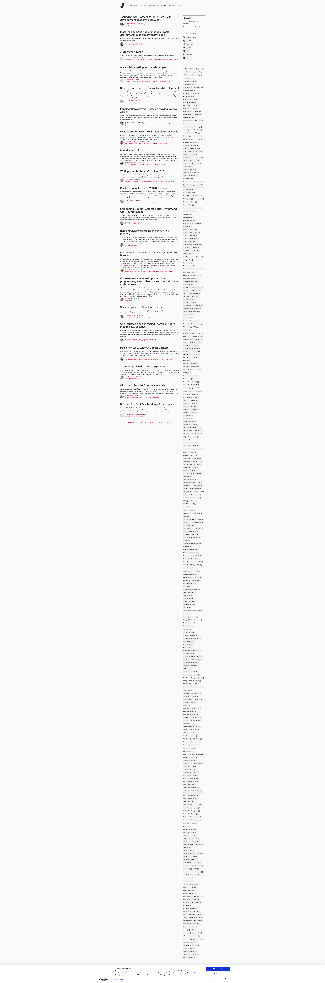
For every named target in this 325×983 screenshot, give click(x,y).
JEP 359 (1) (195, 446)
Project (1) (186, 659)
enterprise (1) (187, 924)
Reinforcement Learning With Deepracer (144, 188)
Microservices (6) (188, 528)
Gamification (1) (188, 379)
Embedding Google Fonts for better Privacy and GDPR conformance (148, 210)
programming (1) (198, 939)
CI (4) (190, 160)
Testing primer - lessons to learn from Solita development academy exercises (145, 18)
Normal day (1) (195, 559)
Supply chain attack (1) (190, 832)
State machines (129, 102)
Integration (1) (187, 430)
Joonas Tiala (130, 100)
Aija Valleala (137, 414)
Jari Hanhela (130, 179)
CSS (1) (192, 163)
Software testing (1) (189, 805)
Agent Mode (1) (187, 99)
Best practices (136, 81)
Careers (180, 6)
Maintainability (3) (197, 513)
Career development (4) (190, 169)
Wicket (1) (186, 902)
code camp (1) (198, 920)
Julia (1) (185, 464)
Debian (166, 359)
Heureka (164, 164)
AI (125, 164)
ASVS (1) (192, 75)
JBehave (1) (186, 446)
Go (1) (197, 388)
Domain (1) (186, 324)
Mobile (141, 44)
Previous (132, 422)
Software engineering (153, 59)
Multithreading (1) (188, 549)
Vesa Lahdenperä (131, 269)
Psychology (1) (187, 675)
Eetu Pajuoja (137, 339)
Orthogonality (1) (188, 586)
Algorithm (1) (187, 105)
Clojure (127, 245)
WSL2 (161, 359)
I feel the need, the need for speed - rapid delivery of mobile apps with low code (145, 33)
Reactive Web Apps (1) (190, 702)
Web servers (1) (187, 896)
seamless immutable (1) (190, 951)
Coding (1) (186, 202)
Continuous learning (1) (190, 241)
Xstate (143, 102)
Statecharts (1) (187, 820)
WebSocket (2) (196, 899)
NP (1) (197, 549)
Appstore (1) (198, 111)
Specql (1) (197, 808)
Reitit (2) (185, 720)
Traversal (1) (198, 862)
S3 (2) (197, 730)
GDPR (134, 224)
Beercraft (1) (187, 136)
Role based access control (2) (192, 726)
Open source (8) (188, 577)
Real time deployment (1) (190, 714)
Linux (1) (195, 492)
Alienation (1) (196, 105)
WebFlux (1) (186, 899)
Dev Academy (163, 143)
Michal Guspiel (130, 43)
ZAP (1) (185, 917)
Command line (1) (188, 205)
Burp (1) (185, 154)
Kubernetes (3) (194, 470)
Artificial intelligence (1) (190, 117)
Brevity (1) (186, 145)
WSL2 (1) (194, 887)
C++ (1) (185, 160)
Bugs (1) (185, 148)
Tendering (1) (199, 844)
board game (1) (187, 920)
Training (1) (193, 859)
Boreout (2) (199, 139)
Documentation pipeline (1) (191, 321)
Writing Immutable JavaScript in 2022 (142, 171)
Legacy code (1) (197, 485)
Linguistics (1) (187, 492)
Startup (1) (194, 814)
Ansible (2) (195, 108)
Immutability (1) (188, 415)
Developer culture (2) (189, 299)
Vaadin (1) (186, 875)
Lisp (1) (202, 492)
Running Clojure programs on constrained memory (144, 232)
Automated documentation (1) (192, 124)
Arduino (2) (197, 114)
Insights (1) (194, 424)
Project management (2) (190, 662)
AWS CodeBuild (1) (188, 78)
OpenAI (147, 397)
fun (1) (185, 927)
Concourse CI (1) (188, 223)
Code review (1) (199, 199)
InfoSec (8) (186, 424)
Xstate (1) (200, 914)
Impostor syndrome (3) (190, 421)
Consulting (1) (187, 226)
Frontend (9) (196, 357)
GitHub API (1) (195, 385)
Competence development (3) (192, 208)
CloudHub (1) (187, 196)
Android (131, 143)
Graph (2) (195, 394)
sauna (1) (192, 948)
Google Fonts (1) (188, 391)
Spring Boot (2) (195, 811)
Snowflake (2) (187, 772)
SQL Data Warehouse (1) (190, 736)
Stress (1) (195, 823)
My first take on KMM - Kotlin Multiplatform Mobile (149, 131)
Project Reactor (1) (196, 659)
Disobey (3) (197, 308)
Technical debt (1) (188, 844)
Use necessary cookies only (218, 979)
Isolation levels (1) (193, 437)
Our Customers (133, 6)
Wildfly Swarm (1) (196, 902)
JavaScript (149, 102)
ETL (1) (201, 333)
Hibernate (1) (195, 409)
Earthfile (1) (186, 336)
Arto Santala (130, 200)
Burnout (171, 271)
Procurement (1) (196, 638)
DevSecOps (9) (196, 290)
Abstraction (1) (187, 87)
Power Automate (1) (189, 623)
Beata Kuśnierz (130, 79)
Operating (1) (196, 580)
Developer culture (134, 378)
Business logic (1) (188, 157)
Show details (119, 979)
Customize (217, 974)
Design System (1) (188, 284)
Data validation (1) (188, 269)
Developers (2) (187, 305)
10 (154, 422)
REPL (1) (191, 681)
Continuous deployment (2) (191, 232)
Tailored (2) (186, 841)
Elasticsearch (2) (188, 339)
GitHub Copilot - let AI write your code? (143, 385)
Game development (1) (190, 376)
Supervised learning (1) (190, 829)
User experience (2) (197, 872)
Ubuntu (171, 359)
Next (168, 422)
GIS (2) (192, 369)
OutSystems (135, 44)
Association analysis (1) (190, 121)
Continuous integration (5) (191, 238)
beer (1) (201, 917)
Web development (146, 81)
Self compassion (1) (198, 754)
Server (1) (194, 757)
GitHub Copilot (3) (188, 388)
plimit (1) (185, 936)
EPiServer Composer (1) (190, 333)
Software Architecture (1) (190, 775)
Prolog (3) (186, 665)
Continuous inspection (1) (190, 235)
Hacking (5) (194, 403)
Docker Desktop (148, 359)
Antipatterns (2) (188, 111)
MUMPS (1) (186, 504)
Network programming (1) (191, 553)
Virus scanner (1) (188, 878)
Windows (155, 359)
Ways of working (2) (189, 890)
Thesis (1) (186, 859)
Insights (163, 6)
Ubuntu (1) (186, 872)
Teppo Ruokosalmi (131, 358)
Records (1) (186, 717)
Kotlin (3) (185, 470)
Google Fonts (128, 224)
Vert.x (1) (193, 875)
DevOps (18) (199, 287)
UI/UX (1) (196, 869)
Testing (127, 25)
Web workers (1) (199, 896)
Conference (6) (199, 223)
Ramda (172, 181)
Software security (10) (189, 801)
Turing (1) (201, 866)
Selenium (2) (187, 754)
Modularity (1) (195, 534)
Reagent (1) (186, 705)
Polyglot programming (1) (191, 617)
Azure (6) (186, 130)
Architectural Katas (131, 51)
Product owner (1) (188, 641)
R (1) (202, 678)
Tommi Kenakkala (131, 58)
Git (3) (197, 382)
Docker (140, 359)
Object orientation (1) (189, 568)
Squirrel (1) (186, 814)
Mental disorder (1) (197, 522)
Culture (145, 124)
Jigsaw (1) (194, 461)
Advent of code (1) (188, 96)
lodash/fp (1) (187, 933)
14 (163, 422)
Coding (144, 25)
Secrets (151, 341)
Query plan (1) (195, 678)
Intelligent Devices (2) (189, 434)
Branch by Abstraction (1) (191, 142)
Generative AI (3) (188, 382)
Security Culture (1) (189, 748)
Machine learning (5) (189, 510)
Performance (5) (188, 598)
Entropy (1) (195, 345)
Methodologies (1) (188, 525)
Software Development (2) (191, 778)
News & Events (154, 6)
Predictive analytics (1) (190, 635)
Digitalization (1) (188, 308)
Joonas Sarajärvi (131, 244)
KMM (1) (199, 464)
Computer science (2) (189, 220)
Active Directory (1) (189, 90)
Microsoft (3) (199, 528)
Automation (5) (187, 127)
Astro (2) (201, 121)
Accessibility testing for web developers (143, 67)
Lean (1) (200, 482)
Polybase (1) (187, 614)
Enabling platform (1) (196, 342)
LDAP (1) (185, 473)
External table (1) (196, 351)
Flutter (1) (196, 354)
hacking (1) (186, 930)
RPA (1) (191, 684)
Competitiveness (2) (189, 211)
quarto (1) (194, 942)
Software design (142, 59)
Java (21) (200, 449)
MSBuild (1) (192, 501)
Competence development (158, 202)
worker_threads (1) (189, 957)
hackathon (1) (193, 927)
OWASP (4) (199, 565)
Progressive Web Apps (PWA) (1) (193, 656)
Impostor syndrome (153, 124)
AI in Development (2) (189, 72)
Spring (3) (186, 811)
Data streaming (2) (188, 266)
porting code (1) (195, 936)
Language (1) (187, 476)
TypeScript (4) (187, 869)
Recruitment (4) (196, 717)
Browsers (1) (194, 145)
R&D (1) (185, 681)
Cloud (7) (199, 182)
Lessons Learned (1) (195, 488)
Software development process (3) (192, 791)
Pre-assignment (138, 416)
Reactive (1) (198, 699)
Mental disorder (152, 271)
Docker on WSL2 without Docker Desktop (144, 347)
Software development (166, 59)
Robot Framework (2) (196, 720)
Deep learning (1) (196, 275)
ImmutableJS (147, 181)
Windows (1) (187, 905)
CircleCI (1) (195, 172)
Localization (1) (187, 495)
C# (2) (201, 157)
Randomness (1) (188, 690)
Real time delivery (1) (189, 711)
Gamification (149, 164)
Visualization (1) (187, 881)
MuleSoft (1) (186, 540)
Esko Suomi (129, 222)
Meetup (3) (186, 522)
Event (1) (197, 348)
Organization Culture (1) (190, 583)
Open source (157, 164)
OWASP (141, 341)
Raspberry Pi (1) (188, 693)
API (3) (200, 72)
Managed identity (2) (189, 519)
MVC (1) (193, 504)
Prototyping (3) (187, 668)
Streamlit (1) (186, 823)
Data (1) (191, 254)
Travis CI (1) (186, 866)
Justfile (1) (192, 464)
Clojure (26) (194, 175)
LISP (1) (192, 473)
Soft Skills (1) (196, 772)
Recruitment (146, 416)
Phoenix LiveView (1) (189, 604)
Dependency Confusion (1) (191, 278)
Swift (156, 143)
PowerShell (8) (187, 629)
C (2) (196, 157)
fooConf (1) (196, 924)
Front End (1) (187, 357)
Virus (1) (200, 875)
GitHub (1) (186, 385)
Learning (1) (186, 485)
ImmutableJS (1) (188, 418)
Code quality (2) (188, 199)
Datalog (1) (186, 272)
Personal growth (164, 124)
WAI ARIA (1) (187, 887)
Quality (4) (186, 678)
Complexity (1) (187, 214)
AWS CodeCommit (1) (189, 81)
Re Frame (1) (198, 693)
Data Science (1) (188, 257)
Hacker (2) (186, 403)
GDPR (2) (186, 369)
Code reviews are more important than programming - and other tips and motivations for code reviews (149, 281)
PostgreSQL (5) (187, 620)
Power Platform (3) (189, 626)
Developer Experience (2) (190, 296)
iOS (153, 143)
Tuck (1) (194, 866)
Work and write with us (191, 27)
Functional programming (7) (191, 366)
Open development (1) (190, 574)
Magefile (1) (186, 513)
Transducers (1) (188, 862)
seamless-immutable (158, 181)
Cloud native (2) (188, 189)
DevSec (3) (186, 290)
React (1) (195, 696)
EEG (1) (195, 327)
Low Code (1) (187, 498)
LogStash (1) (197, 495)
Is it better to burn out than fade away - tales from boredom (149, 254)
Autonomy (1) (198, 127)
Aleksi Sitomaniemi (131, 162)
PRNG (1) (197, 589)
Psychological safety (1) (190, 672)
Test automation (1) (189, 853)
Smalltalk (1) (193, 769)
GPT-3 (142, 397)
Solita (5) (199, 805)
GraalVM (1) (186, 394)
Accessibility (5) (198, 87)
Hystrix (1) (186, 412)
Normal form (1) (187, 562)
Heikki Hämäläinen (131, 23)
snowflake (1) (187, 954)
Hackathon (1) (194, 400)
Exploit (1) (186, 351)
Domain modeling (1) (197, 324)
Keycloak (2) (187, 467)
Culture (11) (186, 247)
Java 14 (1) (194, 452)
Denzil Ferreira (138, 142)
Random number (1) (197, 687)
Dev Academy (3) (188, 287)
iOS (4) (194, 930)
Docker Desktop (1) (188, 315)
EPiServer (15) (187, 330)
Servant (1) (186, 757)
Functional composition (157, 317)
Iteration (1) (186, 440)
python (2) (186, 942)
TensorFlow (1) (187, 847)
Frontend (155, 81)
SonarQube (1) (187, 808)
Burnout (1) (199, 151)
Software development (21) (191, 787)
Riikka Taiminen (130, 377)
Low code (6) (197, 498)
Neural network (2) (188, 556)
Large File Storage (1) (189, 482)
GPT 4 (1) (186, 373)
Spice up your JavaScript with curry (141, 307)
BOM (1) (197, 133)
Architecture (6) (188, 114)
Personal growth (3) (189, 601)
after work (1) (193, 917)
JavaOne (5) (187, 458)
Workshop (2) (196, 911)
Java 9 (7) (186, 455)
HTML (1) (185, 400)
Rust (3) (191, 730)
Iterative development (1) (190, 443)
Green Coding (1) (188, 397)
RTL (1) (197, 684)
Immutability (135, 181)
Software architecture (130, 59)
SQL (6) (192, 733)
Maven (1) (200, 519)
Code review (128, 300)
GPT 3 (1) (199, 369)
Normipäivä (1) (198, 562)
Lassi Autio (129, 298)
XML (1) (185, 914)
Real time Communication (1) (192, 708)
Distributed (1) (187, 311)
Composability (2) (188, 217)
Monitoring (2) (187, 537)
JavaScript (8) (196, 458)
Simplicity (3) (187, 766)
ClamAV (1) (186, 175)
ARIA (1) (185, 75)
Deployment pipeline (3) (190, 281)
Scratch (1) (197, 742)
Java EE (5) (194, 455)
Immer (141, 181)
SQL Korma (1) (187, 739)
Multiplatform (147, 143)
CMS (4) (185, 163)
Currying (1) (195, 247)
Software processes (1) (190, 798)
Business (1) (193, 154)
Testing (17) (186, 856)
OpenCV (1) (186, 580)
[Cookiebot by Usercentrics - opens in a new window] (103, 979)
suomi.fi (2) (196, 954)
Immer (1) (194, 412)
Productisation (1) (188, 644)
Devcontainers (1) (195, 293)
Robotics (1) (186, 723)
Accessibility (128, 81)
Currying (148, 317)
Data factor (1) (199, 257)
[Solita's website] (122, 8)
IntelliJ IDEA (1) (197, 430)
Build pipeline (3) (195, 148)
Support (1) (186, 835)
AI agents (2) (200, 69)
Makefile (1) (186, 516)
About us (172, 6)
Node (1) (198, 556)
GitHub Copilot (155, 397)
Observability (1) (188, 571)
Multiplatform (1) (188, 546)
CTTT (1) (198, 163)
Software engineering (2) (190, 795)
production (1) (187, 939)
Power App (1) (198, 620)
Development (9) (199, 305)
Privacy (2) (186, 638)
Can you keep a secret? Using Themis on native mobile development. (147, 325)
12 (159, 422)
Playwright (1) (187, 607)
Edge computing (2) (198, 336)
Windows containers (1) (190, 908)
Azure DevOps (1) (188, 133)
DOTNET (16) (195, 250)
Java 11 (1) (186, 452)
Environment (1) (188, 348)
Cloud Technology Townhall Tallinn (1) (193, 185)
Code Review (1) (197, 196)
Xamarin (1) (192, 914)
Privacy (140, 224)
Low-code (127, 44)
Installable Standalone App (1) (192, 427)
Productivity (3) (187, 647)
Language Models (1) (189, 479)
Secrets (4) (186, 745)
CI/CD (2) (196, 160)
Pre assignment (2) (188, 632)
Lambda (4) (199, 473)
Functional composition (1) (191, 363)
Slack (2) (195, 766)
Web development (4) (189, 893)
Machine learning (132, 164)
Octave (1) (198, 571)
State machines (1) (195, 817)
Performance (133, 245)
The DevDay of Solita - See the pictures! (143, 366)
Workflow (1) (187, 911)
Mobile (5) (186, 534)
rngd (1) (185, 948)
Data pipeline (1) (188, 260)
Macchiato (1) (187, 507)
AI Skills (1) (191, 69)
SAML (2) (185, 733)
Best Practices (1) (197, 136)
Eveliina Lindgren (131, 122)
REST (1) (198, 681)
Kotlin (135, 143)
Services (143, 6)
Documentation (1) (188, 318)
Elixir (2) (185, 342)
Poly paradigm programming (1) (192, 611)
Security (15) (195, 745)
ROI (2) (185, 684)
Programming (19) (188, 653)
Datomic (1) (194, 272)
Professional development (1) (192, 650)
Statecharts (137, 102)
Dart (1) (185, 254)
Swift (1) (194, 835)
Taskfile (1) (195, 841)
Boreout (127, 124)
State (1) (185, 817)
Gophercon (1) (199, 391)
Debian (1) (186, 275)
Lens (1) (185, 488)
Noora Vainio (130, 414)
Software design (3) (189, 784)
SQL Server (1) (197, 739)
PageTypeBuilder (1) (189, 592)
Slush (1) (185, 769)
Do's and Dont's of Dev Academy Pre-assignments (149, 404)
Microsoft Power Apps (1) (190, 531)
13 (161, 422)
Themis (146, 341)
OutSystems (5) (188, 589)
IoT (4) (200, 434)
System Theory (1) (188, 838)
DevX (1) (185, 293)
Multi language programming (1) (192, 543)
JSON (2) (193, 449)
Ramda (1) (186, 687)
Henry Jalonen (144, 339)
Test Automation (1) (189, 850)
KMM (126, 143)
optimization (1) (197, 933)
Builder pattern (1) (188, 151)
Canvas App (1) (187, 166)
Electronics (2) (199, 339)
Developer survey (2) (189, 302)
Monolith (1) (196, 537)
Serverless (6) (187, 763)
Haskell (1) (186, 406)
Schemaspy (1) (187, 742)
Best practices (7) (188, 139)
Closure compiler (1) (189, 182)
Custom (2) (186, 250)
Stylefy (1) (186, 826)
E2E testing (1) (187, 327)
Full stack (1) (187, 360)
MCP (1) (185, 501)
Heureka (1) (186, 409)
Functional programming (138, 317)
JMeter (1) (186, 449)
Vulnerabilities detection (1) (191, 884)
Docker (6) (196, 311)
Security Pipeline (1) (189, 751)
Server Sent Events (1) (189, 760)
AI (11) (185, 69)
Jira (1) (201, 461)
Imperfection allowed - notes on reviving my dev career (148, 110)
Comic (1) (194, 202)
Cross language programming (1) (193, 244)
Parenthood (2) (187, 595)
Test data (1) (200, 853)
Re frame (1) (187, 696)
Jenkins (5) (186, 461)
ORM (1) (192, 565)
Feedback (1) (187, 354)
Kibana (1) (195, 467)
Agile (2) (196, 99)
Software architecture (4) (190, 781)
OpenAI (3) (198, 577)
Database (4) (200, 269)
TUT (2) (198, 838)
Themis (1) (195, 856)
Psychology (143, 271)
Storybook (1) (198, 820)
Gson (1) (197, 397)
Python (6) (197, 675)
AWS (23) (199, 75)
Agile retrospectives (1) (190, 102)
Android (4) (186, 108)
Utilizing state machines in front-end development (149, 88)
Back (123, 13)
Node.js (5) (186, 559)
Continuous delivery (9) (190, 229)
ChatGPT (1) (187, 172)
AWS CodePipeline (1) (189, 84)
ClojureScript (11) (188, 179)
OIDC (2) (185, 565)
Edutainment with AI (132, 150)
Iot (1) (185, 437)
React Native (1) (188, 699)
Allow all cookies (218, 969)
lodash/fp (167, 181)
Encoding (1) (187, 345)
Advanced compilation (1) (191, 93)
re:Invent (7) (195, 945)
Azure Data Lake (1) (196, 130)
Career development (135, 25)
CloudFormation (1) (189, 192)
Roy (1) (185, 730)
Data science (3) (188, 263)
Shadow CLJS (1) (198, 763)
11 (156, 422)
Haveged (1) (194, 406)
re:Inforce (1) (187, 945)
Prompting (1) (195, 665)
